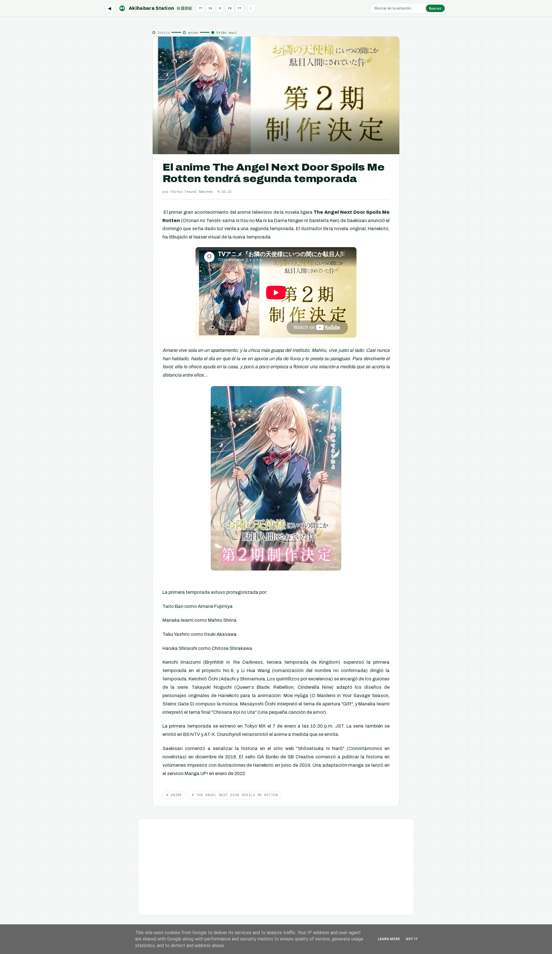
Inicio (164, 32)
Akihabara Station (156, 8)
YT (239, 8)
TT (200, 8)
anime (193, 32)
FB (229, 8)
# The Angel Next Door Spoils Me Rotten (235, 795)
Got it (412, 939)
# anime (174, 795)
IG (210, 8)
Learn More (389, 939)
